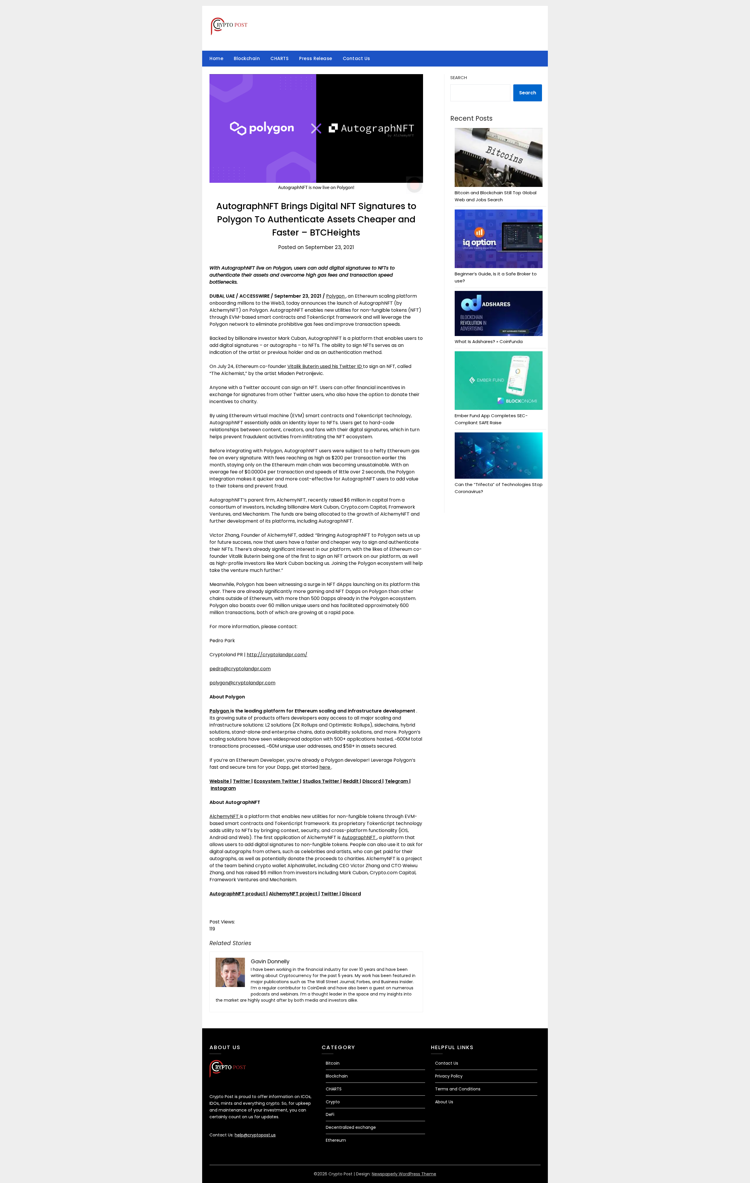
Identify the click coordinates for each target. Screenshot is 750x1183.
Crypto (333, 1102)
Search (458, 77)
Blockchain (247, 58)
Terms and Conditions (457, 1089)
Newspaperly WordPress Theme (404, 1174)
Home (216, 58)
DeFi (330, 1114)
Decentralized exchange (351, 1127)
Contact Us (356, 58)
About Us (444, 1102)
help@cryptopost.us (255, 1135)
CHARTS (279, 58)
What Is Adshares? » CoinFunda (489, 341)
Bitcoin (333, 1063)
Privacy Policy (449, 1076)
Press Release (315, 58)
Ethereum (336, 1140)
